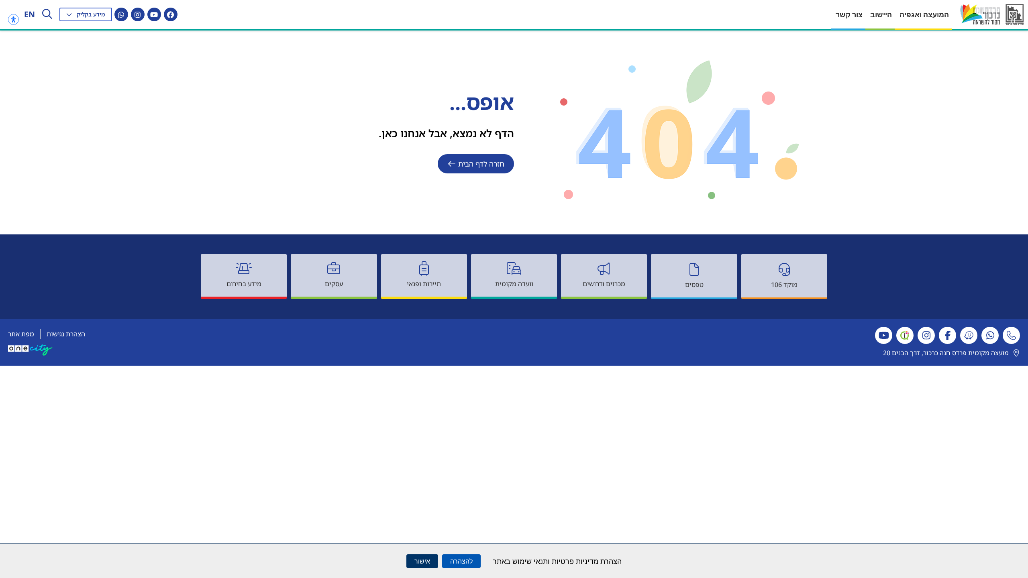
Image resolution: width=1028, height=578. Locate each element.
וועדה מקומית (514, 283)
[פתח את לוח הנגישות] (13, 19)
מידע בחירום (243, 283)
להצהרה (461, 561)
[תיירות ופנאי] (424, 268)
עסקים (334, 283)
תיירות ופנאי (424, 283)
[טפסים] (694, 269)
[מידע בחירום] (243, 268)
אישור (422, 561)
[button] (85, 14)
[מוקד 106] (784, 269)
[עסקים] (333, 268)
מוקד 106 (784, 284)
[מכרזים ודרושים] (604, 268)
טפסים (694, 284)
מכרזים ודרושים (604, 283)
